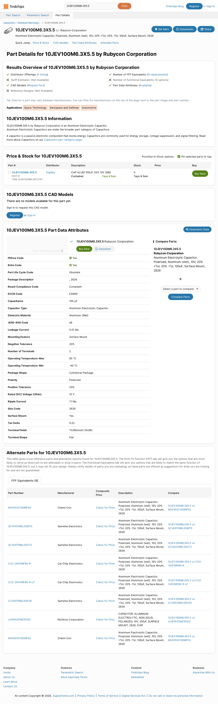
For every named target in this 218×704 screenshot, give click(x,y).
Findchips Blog (175, 6)
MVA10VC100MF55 (19, 507)
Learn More (10, 681)
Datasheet (104, 248)
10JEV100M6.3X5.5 (24, 172)
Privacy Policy (85, 695)
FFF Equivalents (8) (24, 480)
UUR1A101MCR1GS (19, 619)
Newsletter (137, 677)
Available (145, 85)
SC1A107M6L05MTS (20, 526)
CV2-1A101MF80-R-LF (21, 582)
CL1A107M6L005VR (20, 600)
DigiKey (50, 172)
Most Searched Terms (74, 677)
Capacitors (9, 22)
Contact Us (10, 686)
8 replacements (157, 74)
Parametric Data (198, 229)
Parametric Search (72, 672)
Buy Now (200, 173)
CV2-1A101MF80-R (19, 563)
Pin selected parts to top (196, 156)
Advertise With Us (204, 672)
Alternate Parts (110, 42)
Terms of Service (108, 695)
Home (7, 672)
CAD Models (60, 42)
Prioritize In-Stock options (158, 156)
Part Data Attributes (84, 42)
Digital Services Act (133, 695)
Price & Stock (41, 42)
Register (194, 6)
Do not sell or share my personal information (176, 695)
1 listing (42, 74)
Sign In (211, 6)
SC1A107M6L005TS (20, 544)
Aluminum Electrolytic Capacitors (29, 22)
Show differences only (46, 250)
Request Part (36, 85)
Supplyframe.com (63, 695)
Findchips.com (13, 6)
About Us (9, 677)
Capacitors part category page (63, 139)
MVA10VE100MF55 (19, 638)
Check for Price (105, 507)
